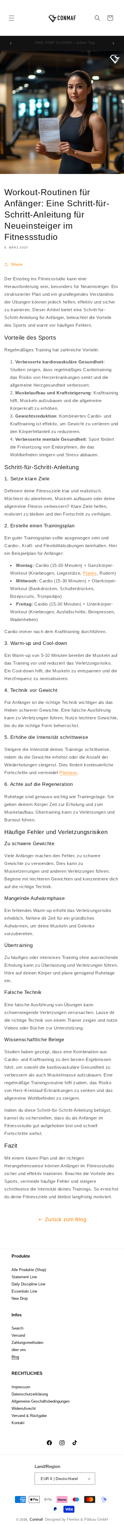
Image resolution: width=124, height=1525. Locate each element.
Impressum (21, 1387)
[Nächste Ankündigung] (113, 43)
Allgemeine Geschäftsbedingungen (40, 1401)
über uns (19, 1350)
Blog (15, 1357)
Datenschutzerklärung (30, 1394)
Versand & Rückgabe (29, 1416)
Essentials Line (24, 1291)
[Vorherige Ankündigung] (10, 43)
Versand (18, 1335)
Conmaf (36, 1519)
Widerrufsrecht (24, 1408)
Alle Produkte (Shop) (29, 1270)
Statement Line (24, 1277)
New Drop (20, 1298)
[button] (11, 18)
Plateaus (68, 772)
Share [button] (17, 264)
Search (17, 1328)
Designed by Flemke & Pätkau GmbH (76, 1519)
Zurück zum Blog (66, 1219)
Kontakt (18, 1423)
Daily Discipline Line (28, 1284)
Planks (90, 573)
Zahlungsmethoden (27, 1342)
